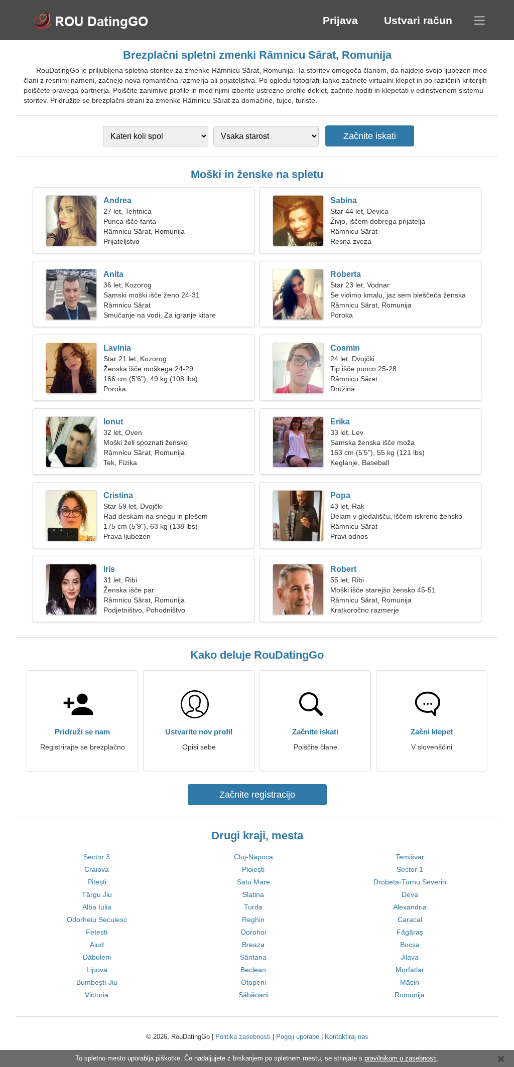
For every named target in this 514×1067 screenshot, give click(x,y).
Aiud (97, 945)
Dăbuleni (97, 957)
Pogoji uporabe (297, 1036)
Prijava (340, 20)
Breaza (253, 945)
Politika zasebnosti (243, 1036)
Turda (253, 907)
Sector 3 (96, 857)
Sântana (253, 957)
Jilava (410, 957)
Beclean (253, 970)
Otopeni (253, 982)
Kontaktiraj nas (346, 1036)
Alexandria (410, 907)
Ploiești (253, 869)
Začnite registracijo (257, 795)
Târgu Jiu (97, 894)
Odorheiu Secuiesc (97, 920)
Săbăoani (253, 995)
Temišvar (410, 857)
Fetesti (96, 932)
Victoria (96, 995)
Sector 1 (410, 869)
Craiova (96, 869)
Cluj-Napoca (253, 857)
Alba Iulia (96, 907)
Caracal (410, 920)
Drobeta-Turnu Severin (409, 882)
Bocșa (410, 945)
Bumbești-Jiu (96, 982)
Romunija (410, 995)
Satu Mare (253, 882)
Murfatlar (410, 970)
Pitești (96, 882)
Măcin (409, 982)
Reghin (253, 920)
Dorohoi (253, 932)
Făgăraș (410, 932)
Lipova (96, 970)
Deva (410, 894)
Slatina (253, 894)
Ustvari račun (418, 20)
